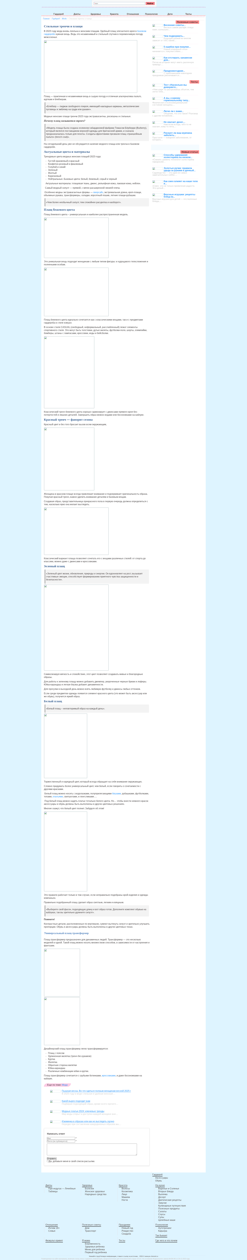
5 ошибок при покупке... (177, 47)
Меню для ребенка (95, 1249)
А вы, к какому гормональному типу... (177, 99)
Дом (87, 1228)
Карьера (162, 1231)
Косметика (127, 1191)
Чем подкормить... (174, 36)
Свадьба (126, 1234)
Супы (161, 1217)
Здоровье (95, 14)
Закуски (162, 1203)
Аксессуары (161, 1178)
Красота (114, 14)
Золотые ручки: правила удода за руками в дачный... (180, 169)
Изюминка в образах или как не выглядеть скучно (88, 1121)
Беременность (92, 1244)
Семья (51, 1231)
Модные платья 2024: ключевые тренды (83, 1111)
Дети (170, 14)
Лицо (124, 1194)
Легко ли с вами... (174, 111)
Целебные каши (166, 1220)
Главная (46, 19)
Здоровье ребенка (94, 1246)
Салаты (162, 1211)
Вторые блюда (166, 1191)
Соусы (161, 1214)
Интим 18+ (54, 1228)
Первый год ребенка (96, 1252)
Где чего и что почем (166, 1240)
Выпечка (162, 1194)
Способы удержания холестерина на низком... (178, 156)
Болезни (89, 1188)
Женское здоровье (95, 1191)
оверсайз (98, 192)
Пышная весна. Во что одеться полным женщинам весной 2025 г (96, 1091)
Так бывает (161, 1235)
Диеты (77, 14)
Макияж (126, 1197)
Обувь (158, 1180)
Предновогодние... (174, 71)
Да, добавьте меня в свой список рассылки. (72, 1161)
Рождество (127, 1231)
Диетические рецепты (169, 1200)
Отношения (133, 14)
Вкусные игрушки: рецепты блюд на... (179, 195)
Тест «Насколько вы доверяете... (175, 86)
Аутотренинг (165, 1228)
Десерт (162, 1197)
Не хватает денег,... (174, 122)
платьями (58, 796)
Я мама (86, 1240)
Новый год (127, 1228)
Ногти (125, 1200)
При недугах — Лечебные (62, 1188)
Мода (64, 19)
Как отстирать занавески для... (178, 58)
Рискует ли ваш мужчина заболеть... (178, 134)
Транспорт (90, 1231)
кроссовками (108, 1075)
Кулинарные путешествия (172, 1206)
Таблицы (53, 1191)
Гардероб (58, 14)
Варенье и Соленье (168, 1188)
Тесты (188, 14)
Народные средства (95, 1194)
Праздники (124, 1225)
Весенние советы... (175, 25)
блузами (116, 793)
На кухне (160, 1185)
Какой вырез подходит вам (76, 1101)
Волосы (126, 1188)
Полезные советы (91, 1225)
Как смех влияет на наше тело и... (181, 182)
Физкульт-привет (54, 1240)
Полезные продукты (169, 1208)
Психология (151, 14)
